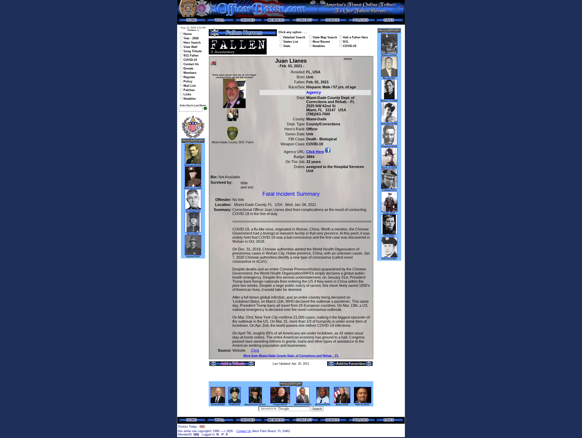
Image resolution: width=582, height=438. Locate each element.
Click (255, 350)
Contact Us (243, 431)
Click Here (315, 152)
